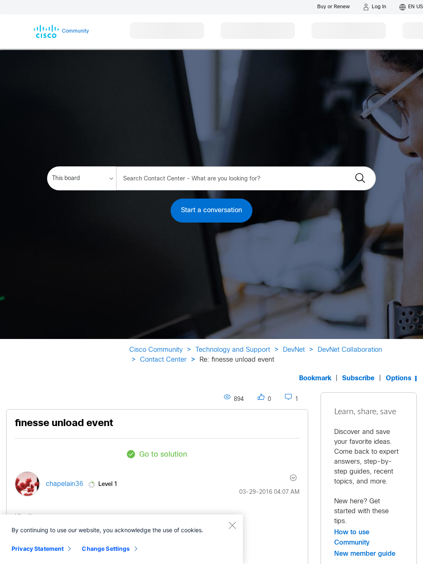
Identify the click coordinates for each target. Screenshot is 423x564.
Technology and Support (232, 350)
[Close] (232, 525)
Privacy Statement (38, 548)
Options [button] (398, 378)
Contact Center (163, 360)
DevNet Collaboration (350, 350)
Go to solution (163, 454)
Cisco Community (156, 350)
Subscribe (358, 378)
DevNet (294, 350)
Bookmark (315, 378)
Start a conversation (211, 210)
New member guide (364, 553)
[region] (121, 539)
